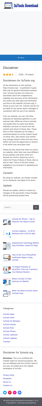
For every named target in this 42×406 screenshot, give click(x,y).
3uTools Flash (8, 318)
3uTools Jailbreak (10, 335)
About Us (7, 382)
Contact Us (7, 385)
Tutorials (6, 342)
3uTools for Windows (11, 321)
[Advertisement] (21, 33)
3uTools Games (9, 324)
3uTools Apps (8, 314)
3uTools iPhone (9, 331)
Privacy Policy (8, 375)
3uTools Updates (10, 338)
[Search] (36, 207)
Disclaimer (7, 379)
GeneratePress (30, 403)
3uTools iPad (8, 328)
